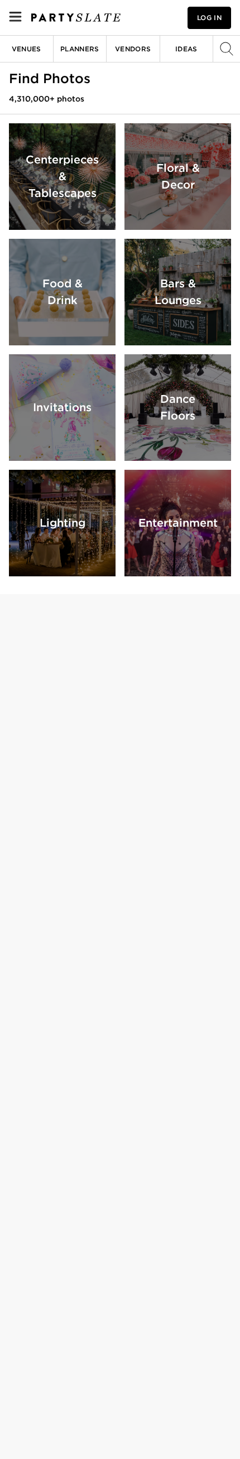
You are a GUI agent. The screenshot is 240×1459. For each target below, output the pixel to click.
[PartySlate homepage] (76, 17)
